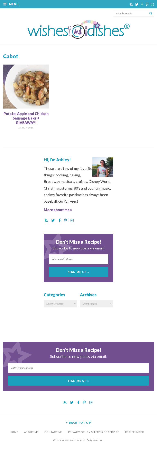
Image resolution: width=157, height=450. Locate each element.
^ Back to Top (78, 422)
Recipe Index (134, 432)
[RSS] (131, 4)
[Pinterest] (147, 4)
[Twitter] (137, 4)
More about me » (58, 209)
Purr (99, 440)
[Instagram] (152, 4)
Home (14, 432)
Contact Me (53, 432)
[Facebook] (142, 4)
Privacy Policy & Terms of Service (93, 432)
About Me (31, 432)
